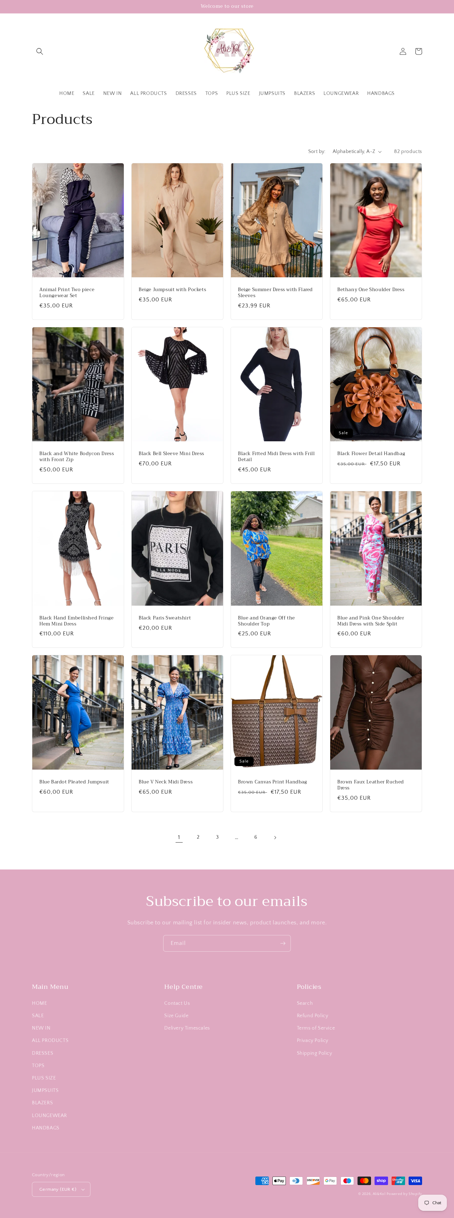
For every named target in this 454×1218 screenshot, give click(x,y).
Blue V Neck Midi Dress (166, 782)
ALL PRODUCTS (50, 1040)
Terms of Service (316, 1028)
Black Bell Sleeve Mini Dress (171, 454)
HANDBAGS (46, 1128)
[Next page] (275, 837)
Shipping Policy (314, 1053)
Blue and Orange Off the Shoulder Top (266, 621)
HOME (39, 1003)
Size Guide (176, 1016)
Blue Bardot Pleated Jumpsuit (74, 782)
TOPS (38, 1066)
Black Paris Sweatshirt (165, 618)
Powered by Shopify (404, 1194)
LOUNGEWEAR (49, 1115)
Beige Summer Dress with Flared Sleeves (275, 293)
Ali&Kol (379, 1194)
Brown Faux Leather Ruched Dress (370, 785)
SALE (38, 1016)
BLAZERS (42, 1103)
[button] (40, 51)
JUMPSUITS (45, 1090)
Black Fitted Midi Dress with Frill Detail (276, 457)
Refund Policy (312, 1016)
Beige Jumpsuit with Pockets (172, 290)
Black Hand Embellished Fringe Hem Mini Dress (76, 621)
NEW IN (41, 1028)
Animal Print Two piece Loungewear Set (66, 293)
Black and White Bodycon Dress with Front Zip (76, 457)
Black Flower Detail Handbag (371, 454)
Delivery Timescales (187, 1028)
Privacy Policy (312, 1040)
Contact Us (177, 1003)
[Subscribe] (282, 943)
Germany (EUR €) (57, 1189)
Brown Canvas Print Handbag (272, 782)
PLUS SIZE (44, 1078)
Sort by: (317, 151)
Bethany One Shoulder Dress (371, 290)
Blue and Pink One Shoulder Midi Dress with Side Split (370, 621)
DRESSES (42, 1053)
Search (305, 1003)
